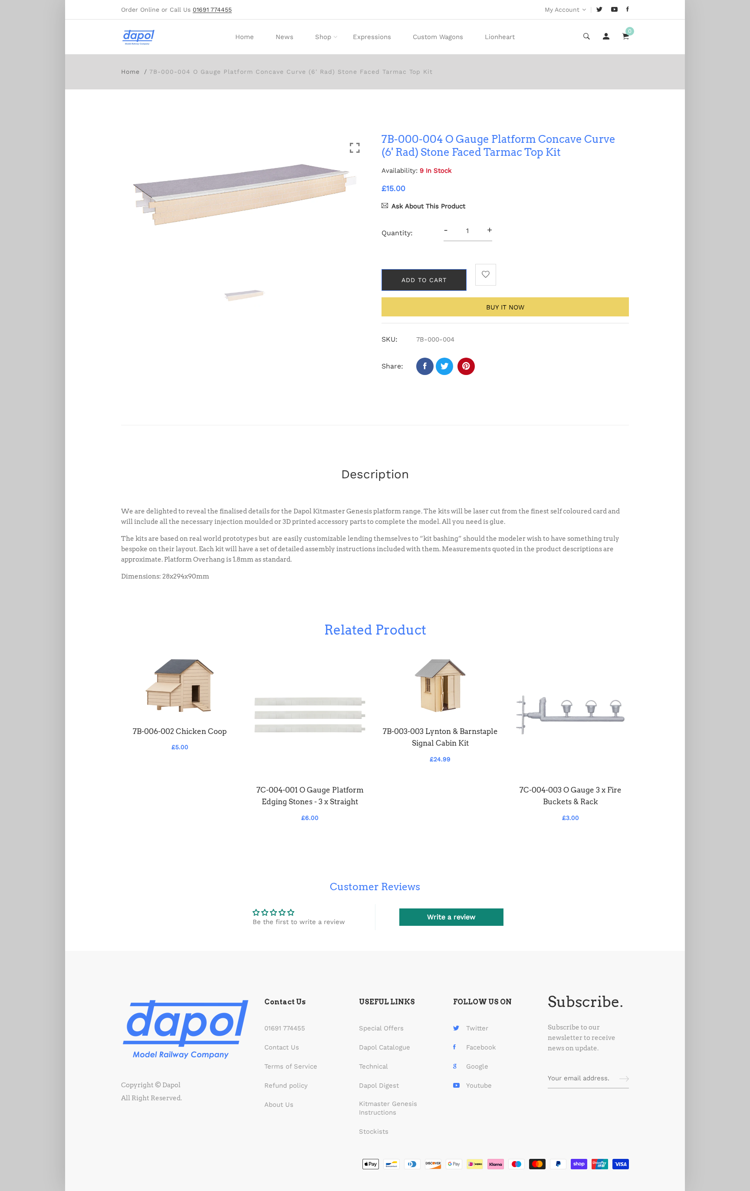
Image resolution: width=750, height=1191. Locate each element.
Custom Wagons (438, 37)
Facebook (481, 1047)
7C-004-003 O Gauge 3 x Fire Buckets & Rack (571, 796)
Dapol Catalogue (384, 1047)
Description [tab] (375, 474)
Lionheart (500, 37)
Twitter (477, 1028)
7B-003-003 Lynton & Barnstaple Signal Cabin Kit (440, 737)
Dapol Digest (379, 1085)
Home (244, 37)
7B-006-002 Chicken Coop (180, 731)
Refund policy (286, 1085)
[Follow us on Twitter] (444, 366)
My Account (562, 9)
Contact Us (281, 1047)
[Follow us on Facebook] (425, 366)
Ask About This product (428, 206)
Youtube (479, 1085)
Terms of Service (290, 1066)
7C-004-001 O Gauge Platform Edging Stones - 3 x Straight (310, 796)
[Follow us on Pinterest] (466, 366)
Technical (373, 1066)
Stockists (373, 1131)
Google (477, 1066)
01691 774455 (284, 1028)
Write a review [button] (451, 917)
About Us (278, 1105)
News (284, 37)
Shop (323, 37)
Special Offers (381, 1028)
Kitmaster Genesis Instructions (388, 1108)
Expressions (372, 37)
